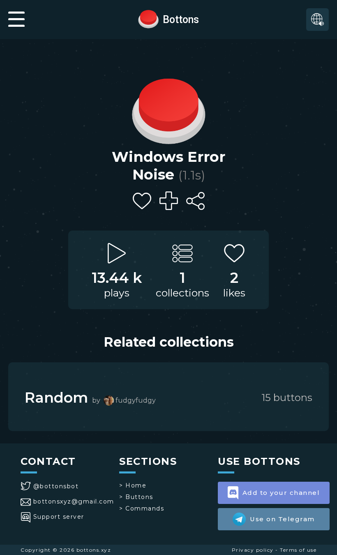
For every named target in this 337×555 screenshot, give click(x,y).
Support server (58, 516)
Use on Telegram (282, 519)
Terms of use (298, 550)
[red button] (148, 18)
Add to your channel (281, 493)
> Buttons (136, 497)
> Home (132, 485)
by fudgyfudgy (124, 400)
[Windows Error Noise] (168, 109)
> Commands (141, 508)
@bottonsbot (55, 486)
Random (56, 397)
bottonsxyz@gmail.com (73, 501)
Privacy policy (253, 550)
